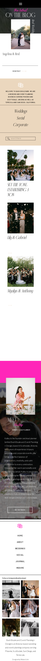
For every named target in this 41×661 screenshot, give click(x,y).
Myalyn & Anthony (20, 291)
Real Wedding (33, 26)
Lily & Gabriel (16, 238)
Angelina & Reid (11, 54)
